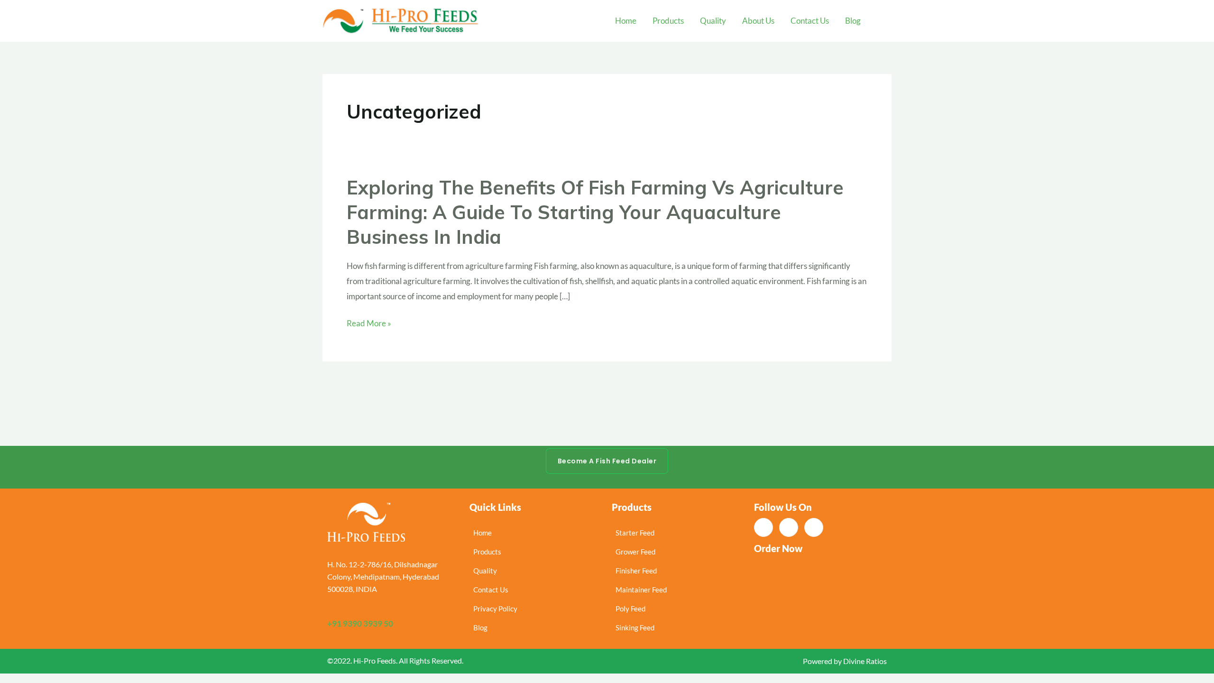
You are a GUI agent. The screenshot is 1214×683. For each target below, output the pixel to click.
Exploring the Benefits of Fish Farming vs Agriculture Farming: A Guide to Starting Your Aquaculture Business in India (595, 212)
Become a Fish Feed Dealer (607, 461)
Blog (853, 21)
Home (625, 21)
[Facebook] (763, 527)
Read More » (369, 323)
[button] (885, 21)
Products (668, 21)
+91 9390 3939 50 (360, 623)
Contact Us (810, 21)
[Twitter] (813, 527)
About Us (758, 21)
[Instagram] (788, 527)
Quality (713, 21)
